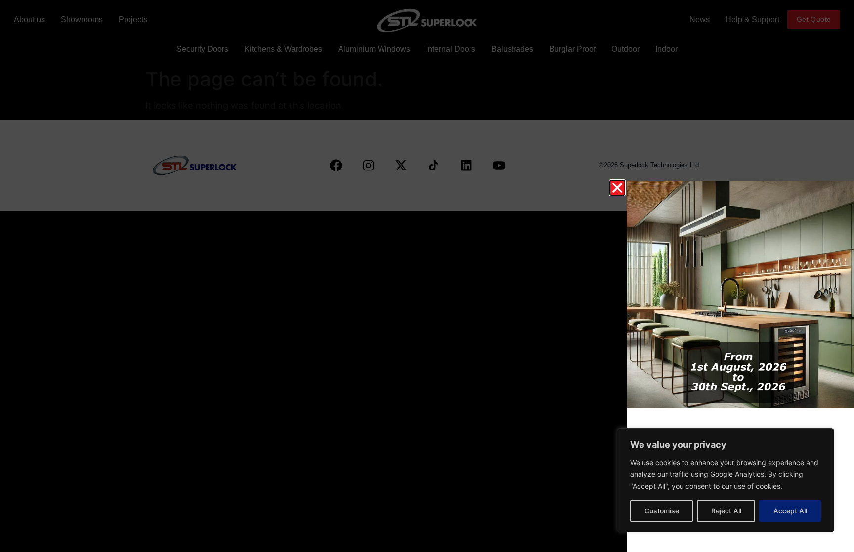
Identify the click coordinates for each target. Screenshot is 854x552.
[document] (427, 276)
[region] (725, 480)
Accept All (790, 511)
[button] (617, 188)
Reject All (726, 511)
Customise (661, 511)
